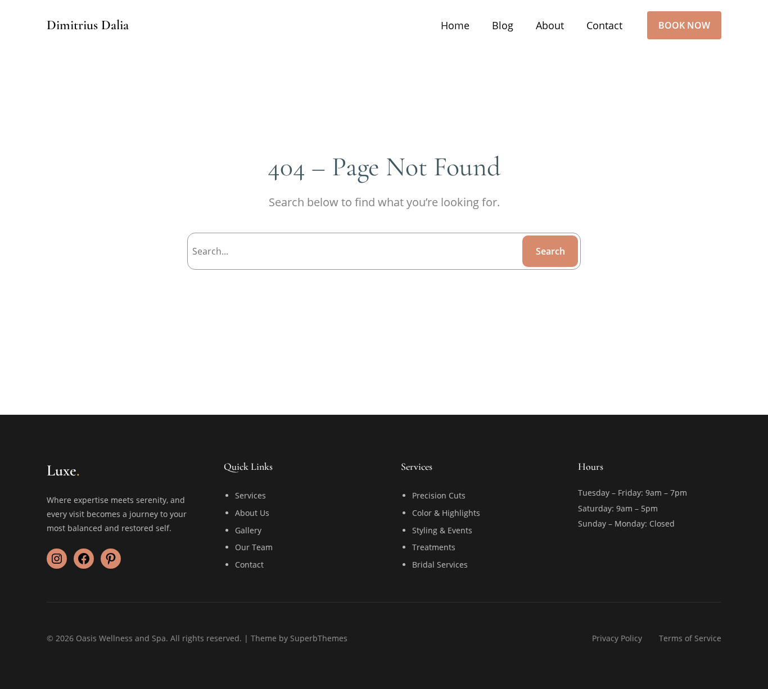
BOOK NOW (684, 25)
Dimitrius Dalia (88, 25)
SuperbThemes (318, 638)
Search (550, 251)
